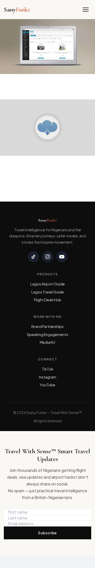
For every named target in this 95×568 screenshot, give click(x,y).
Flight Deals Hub (47, 299)
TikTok (47, 369)
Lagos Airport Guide (47, 284)
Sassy (17, 9)
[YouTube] (61, 256)
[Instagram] (47, 256)
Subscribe (47, 533)
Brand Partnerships (47, 326)
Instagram (47, 377)
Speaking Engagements (47, 334)
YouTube (47, 385)
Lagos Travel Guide (47, 292)
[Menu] (85, 9)
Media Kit (47, 342)
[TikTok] (33, 256)
